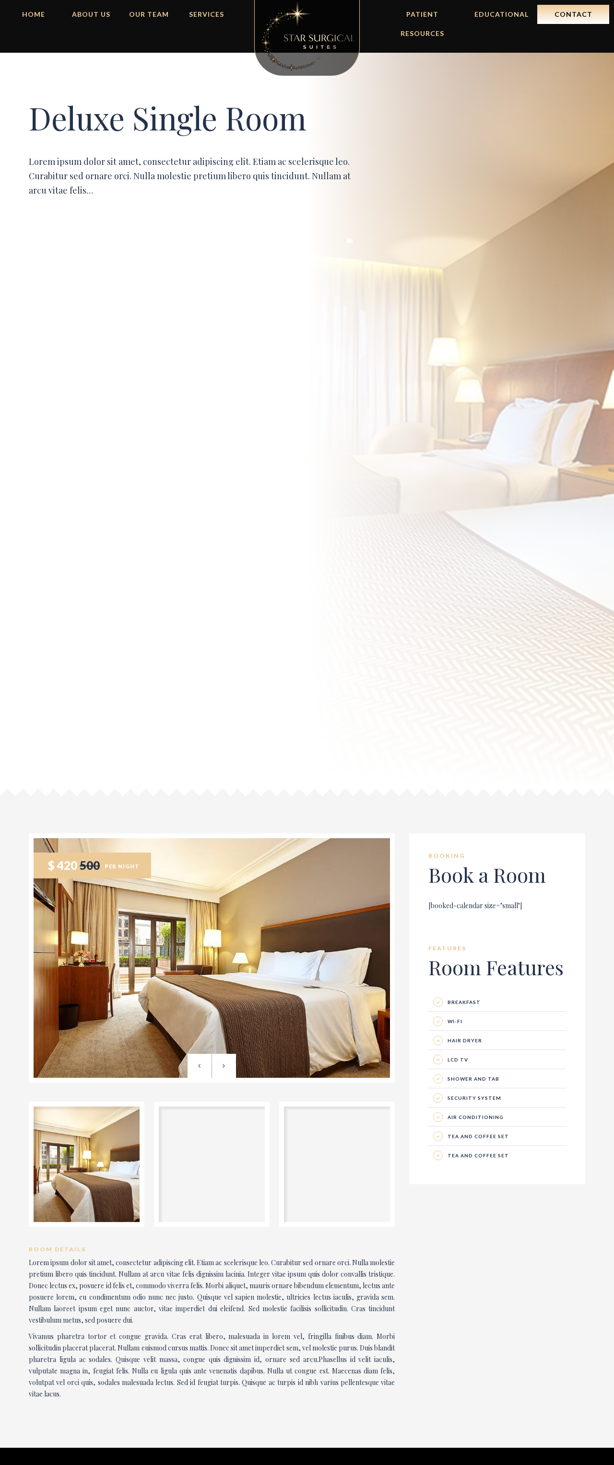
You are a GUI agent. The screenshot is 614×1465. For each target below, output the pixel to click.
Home (33, 14)
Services (206, 14)
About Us (91, 14)
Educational (501, 14)
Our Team (149, 14)
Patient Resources (422, 17)
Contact (573, 14)
